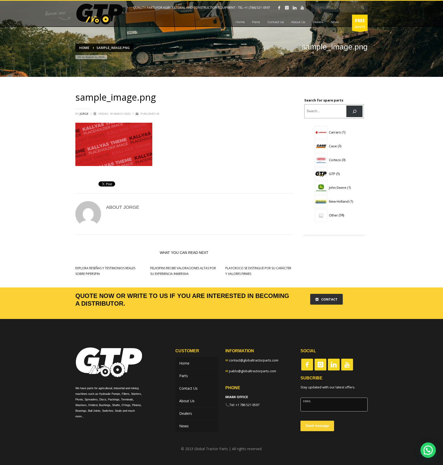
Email (307, 401)
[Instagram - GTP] (320, 364)
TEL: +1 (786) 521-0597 (254, 7)
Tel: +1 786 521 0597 (244, 404)
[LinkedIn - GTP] (334, 364)
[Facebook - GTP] (307, 364)
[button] (428, 450)
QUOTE (360, 23)
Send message (317, 426)
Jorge (84, 114)
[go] (362, 7)
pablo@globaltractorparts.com (252, 371)
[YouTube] (302, 8)
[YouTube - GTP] (347, 364)
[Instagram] (287, 8)
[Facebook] (279, 8)
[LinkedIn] (294, 8)
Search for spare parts (323, 100)
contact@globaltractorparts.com (253, 360)
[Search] (354, 111)
